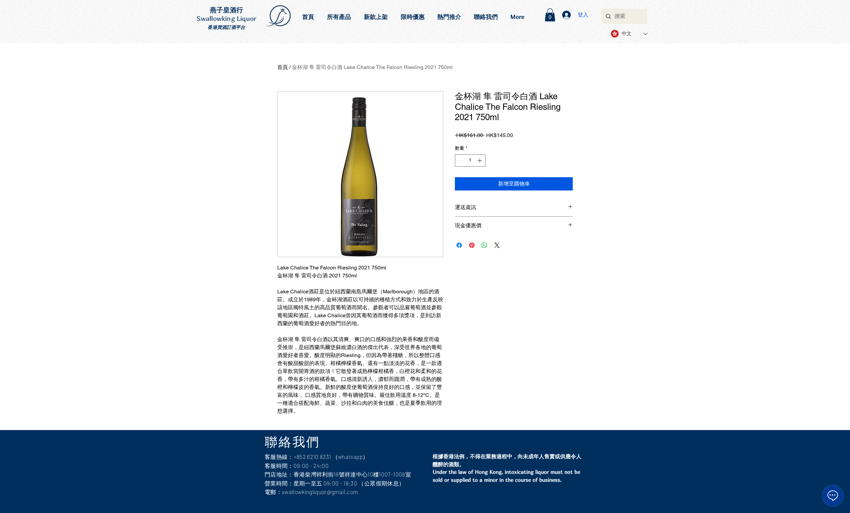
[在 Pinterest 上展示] (472, 245)
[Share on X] (497, 245)
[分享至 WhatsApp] (484, 245)
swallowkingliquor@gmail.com (320, 491)
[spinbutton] (470, 160)
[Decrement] (460, 160)
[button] (550, 14)
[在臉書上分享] (459, 245)
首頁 (282, 67)
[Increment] (480, 160)
